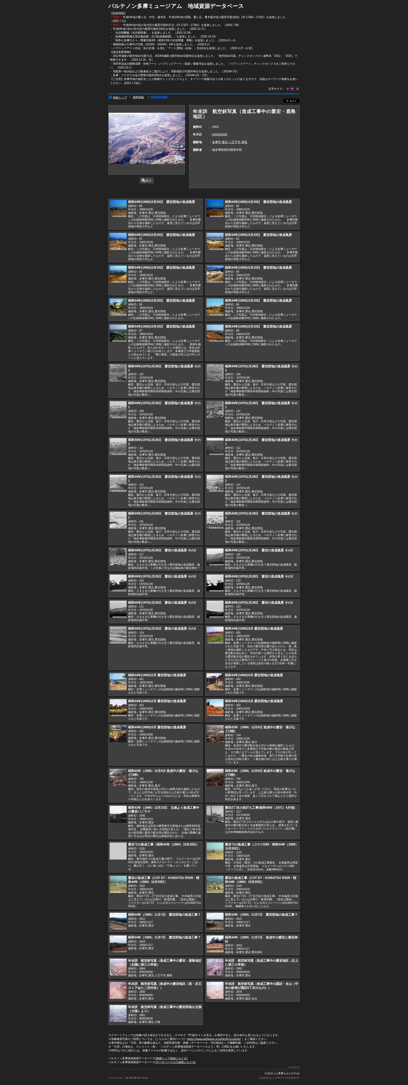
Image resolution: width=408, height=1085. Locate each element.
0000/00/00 (219, 134)
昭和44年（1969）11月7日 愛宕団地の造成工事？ (164, 914)
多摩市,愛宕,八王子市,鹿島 (229, 142)
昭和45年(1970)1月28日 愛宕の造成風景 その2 (162, 550)
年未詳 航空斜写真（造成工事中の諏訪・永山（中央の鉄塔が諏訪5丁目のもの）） (261, 985)
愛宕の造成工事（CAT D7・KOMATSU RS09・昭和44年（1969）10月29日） (163, 880)
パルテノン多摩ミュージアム (282, 1073)
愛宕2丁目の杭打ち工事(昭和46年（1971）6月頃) (260, 807)
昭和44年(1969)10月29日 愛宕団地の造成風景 (161, 202)
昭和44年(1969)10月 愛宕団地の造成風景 (254, 628)
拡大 (149, 180)
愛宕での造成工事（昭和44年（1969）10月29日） (163, 844)
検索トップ (120, 97)
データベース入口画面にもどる (175, 1062)
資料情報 (138, 97)
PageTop (295, 1067)
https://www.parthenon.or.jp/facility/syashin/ (214, 1039)
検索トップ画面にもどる (171, 1058)
